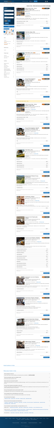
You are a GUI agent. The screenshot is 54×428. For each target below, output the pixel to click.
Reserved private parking (6, 64)
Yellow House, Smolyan (30, 341)
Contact (40, 422)
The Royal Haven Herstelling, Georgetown (11, 410)
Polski (27, 418)
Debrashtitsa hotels (28, 398)
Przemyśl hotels (10, 402)
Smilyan (26, 39)
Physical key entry (6, 77)
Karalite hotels (13, 398)
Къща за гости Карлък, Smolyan (32, 237)
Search (6, 23)
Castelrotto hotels (42, 402)
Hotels (4, 3)
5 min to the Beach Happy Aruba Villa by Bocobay (18, 409)
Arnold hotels (16, 402)
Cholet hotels (20, 402)
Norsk (34, 418)
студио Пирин (20, 407)
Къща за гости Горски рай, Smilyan (31, 217)
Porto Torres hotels (30, 402)
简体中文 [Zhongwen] (34, 419)
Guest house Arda (6, 56)
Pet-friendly (5, 67)
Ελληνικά (18, 419)
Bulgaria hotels (9, 3)
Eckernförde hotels (36, 402)
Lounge (5, 71)
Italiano (20, 418)
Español (13, 418)
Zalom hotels (17, 412)
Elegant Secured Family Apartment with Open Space (40, 409)
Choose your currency (25, 1)
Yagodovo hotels (22, 398)
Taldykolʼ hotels (13, 403)
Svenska (41, 418)
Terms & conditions (24, 422)
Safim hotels (21, 412)
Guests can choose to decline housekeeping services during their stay (7, 69)
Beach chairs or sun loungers (6, 74)
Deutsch (6, 418)
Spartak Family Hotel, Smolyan (32, 319)
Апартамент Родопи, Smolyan (32, 297)
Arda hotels (13, 3)
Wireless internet (6, 66)
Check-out (5, 16)
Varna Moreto (31, 407)
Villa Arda (5, 55)
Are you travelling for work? (7, 19)
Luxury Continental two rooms (37, 407)
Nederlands (23, 418)
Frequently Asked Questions (32, 422)
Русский (22, 419)
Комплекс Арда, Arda (30, 32)
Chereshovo (27, 16)
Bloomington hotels (7, 403)
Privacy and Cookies (16, 422)
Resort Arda (5, 57)
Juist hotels (24, 402)
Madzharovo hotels (7, 398)
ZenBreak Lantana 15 (29, 409)
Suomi (37, 418)
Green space (6, 65)
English (32, 1)
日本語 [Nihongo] (27, 419)
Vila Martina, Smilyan (29, 196)
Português (31, 418)
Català (17, 418)
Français (10, 418)
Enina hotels (17, 398)
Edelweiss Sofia (25, 407)
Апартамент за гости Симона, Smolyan (32, 277)
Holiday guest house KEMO (14, 407)
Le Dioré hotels (26, 412)
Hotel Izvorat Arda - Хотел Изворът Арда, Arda (31, 9)
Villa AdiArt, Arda (29, 52)
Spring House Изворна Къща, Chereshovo (31, 176)
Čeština (47, 418)
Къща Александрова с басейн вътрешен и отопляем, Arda (30, 80)
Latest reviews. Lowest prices (7, 9)
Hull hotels (6, 402)
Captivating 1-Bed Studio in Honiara (23, 410)
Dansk (44, 418)
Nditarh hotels (31, 412)
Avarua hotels (13, 412)
